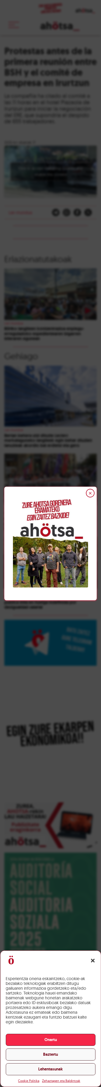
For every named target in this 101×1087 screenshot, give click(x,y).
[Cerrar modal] (90, 493)
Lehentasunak (50, 1069)
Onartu (50, 1039)
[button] (92, 960)
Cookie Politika (28, 1081)
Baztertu (50, 1054)
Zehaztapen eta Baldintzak (61, 1081)
